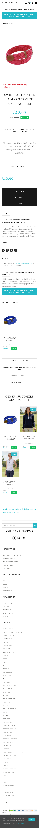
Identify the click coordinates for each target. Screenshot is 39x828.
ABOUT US (6, 568)
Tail (4, 679)
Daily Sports (7, 745)
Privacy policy (8, 565)
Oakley (6, 765)
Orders (6, 606)
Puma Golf (7, 702)
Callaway (7, 692)
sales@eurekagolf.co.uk (23, 263)
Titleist (6, 695)
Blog (5, 584)
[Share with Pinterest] (15, 250)
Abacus (6, 669)
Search (6, 581)
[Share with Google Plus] (11, 250)
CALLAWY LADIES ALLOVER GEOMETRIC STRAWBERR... (10, 482)
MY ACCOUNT (8, 603)
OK (31, 819)
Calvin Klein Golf (10, 699)
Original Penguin (9, 709)
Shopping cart (8, 613)
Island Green (8, 722)
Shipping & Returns (10, 558)
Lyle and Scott (8, 792)
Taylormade (7, 799)
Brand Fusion (8, 789)
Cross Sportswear (10, 739)
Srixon (5, 712)
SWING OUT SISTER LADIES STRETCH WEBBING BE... (10, 338)
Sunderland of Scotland (13, 752)
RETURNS (19, 203)
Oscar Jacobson (9, 729)
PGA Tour (6, 682)
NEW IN (5, 587)
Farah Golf (7, 689)
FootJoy (6, 802)
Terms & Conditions (10, 562)
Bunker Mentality (10, 785)
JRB (4, 665)
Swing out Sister (9, 685)
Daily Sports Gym (9, 755)
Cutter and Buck (9, 769)
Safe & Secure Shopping (12, 555)
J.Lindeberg (7, 672)
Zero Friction (8, 772)
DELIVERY (19, 197)
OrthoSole (7, 719)
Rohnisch (6, 649)
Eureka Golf (8, 629)
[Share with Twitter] (3, 250)
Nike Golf (7, 705)
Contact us (7, 591)
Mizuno (6, 749)
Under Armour (8, 639)
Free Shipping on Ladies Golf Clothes (15, 509)
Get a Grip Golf (9, 635)
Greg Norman (8, 742)
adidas (5, 642)
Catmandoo (7, 779)
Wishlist (6, 616)
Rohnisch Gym (8, 795)
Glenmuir (6, 775)
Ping (5, 662)
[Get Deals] (35, 525)
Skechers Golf (8, 652)
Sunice (5, 715)
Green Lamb (7, 645)
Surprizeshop (8, 732)
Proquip (6, 782)
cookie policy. (22, 823)
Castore (6, 655)
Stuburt (6, 762)
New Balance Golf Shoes (12, 632)
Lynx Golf (7, 759)
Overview (19, 191)
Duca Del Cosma (9, 725)
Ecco (5, 659)
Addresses (7, 610)
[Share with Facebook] (7, 250)
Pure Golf (7, 675)
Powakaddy (7, 735)
